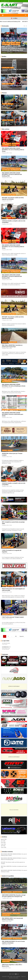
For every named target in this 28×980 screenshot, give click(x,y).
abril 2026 (3, 845)
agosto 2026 (3, 839)
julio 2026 (3, 840)
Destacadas (5, 26)
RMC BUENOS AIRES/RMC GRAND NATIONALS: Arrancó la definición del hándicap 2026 (12, 174)
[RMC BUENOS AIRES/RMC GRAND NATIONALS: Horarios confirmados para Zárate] (14, 403)
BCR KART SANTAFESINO (6, 194)
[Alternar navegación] (2, 15)
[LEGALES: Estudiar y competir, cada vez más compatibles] (14, 473)
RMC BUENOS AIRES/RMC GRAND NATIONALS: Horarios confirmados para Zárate (12, 414)
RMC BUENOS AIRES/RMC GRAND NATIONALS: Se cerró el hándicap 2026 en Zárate (13, 150)
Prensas (4, 93)
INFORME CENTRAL (16, 913)
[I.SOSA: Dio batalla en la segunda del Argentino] (14, 541)
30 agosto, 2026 (5, 152)
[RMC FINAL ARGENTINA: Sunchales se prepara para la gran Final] (14, 336)
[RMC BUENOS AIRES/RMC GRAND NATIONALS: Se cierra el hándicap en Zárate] (14, 375)
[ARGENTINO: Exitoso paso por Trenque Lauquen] (14, 444)
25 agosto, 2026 (5, 224)
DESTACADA (4, 44)
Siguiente (22, 636)
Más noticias (5, 129)
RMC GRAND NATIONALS (6, 145)
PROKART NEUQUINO (10, 83)
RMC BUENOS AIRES (15, 143)
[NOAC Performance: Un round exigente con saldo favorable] (14, 579)
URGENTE (14, 145)
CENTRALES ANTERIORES (7, 891)
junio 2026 (3, 842)
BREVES (3, 143)
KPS (7, 518)
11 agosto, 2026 (5, 898)
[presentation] (24, 26)
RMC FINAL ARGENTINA (12, 44)
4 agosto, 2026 (5, 921)
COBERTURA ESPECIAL (10, 168)
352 (16, 636)
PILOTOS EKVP (10, 103)
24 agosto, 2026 (5, 108)
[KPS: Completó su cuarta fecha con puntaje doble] (14, 512)
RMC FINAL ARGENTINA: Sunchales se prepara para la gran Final (12, 48)
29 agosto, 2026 (5, 177)
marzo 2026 (3, 847)
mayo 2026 (3, 844)
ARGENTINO (4, 103)
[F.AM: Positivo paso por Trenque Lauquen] (14, 607)
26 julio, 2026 (4, 944)
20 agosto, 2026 (5, 72)
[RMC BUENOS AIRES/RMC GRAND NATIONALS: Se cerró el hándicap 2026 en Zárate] (14, 235)
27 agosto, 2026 (5, 200)
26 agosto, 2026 (5, 52)
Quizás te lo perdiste (8, 876)
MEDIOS (11, 67)
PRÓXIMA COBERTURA (12, 379)
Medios (4, 56)
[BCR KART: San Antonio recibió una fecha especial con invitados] (14, 307)
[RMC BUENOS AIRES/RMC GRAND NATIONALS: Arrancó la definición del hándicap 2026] (14, 265)
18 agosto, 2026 (5, 88)
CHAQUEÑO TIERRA (5, 67)
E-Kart (10, 52)
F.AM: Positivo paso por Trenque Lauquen (13, 617)
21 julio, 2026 (4, 967)
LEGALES (13, 217)
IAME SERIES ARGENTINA (17, 891)
